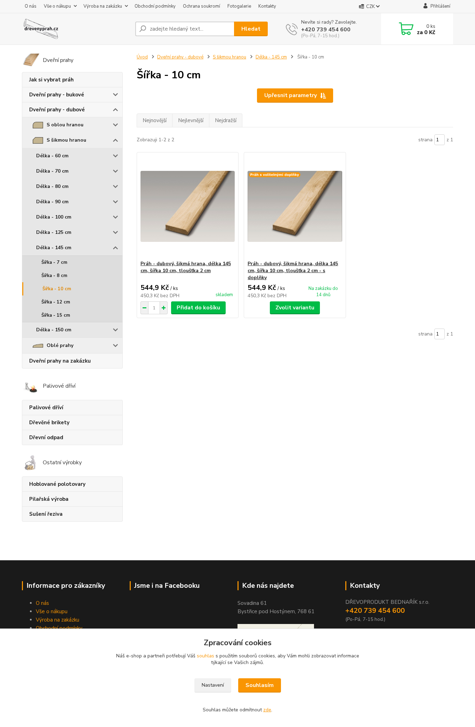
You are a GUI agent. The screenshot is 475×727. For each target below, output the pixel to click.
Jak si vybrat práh (51, 79)
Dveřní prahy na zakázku (60, 360)
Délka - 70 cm (52, 171)
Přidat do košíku (198, 307)
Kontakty (267, 6)
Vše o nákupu (57, 6)
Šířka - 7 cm (54, 262)
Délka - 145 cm (53, 247)
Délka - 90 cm (52, 201)
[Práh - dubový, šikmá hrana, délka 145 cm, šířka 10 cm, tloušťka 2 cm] (187, 206)
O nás (31, 6)
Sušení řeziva (46, 514)
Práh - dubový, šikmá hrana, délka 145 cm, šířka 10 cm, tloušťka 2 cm (185, 267)
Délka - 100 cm (53, 217)
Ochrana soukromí (201, 6)
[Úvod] (76, 29)
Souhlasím (259, 685)
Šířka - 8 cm (54, 275)
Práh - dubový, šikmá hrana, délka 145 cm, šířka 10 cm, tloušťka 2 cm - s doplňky (293, 270)
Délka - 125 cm (53, 232)
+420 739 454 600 (326, 29)
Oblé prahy (60, 345)
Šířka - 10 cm (56, 289)
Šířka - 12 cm (55, 302)
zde (267, 709)
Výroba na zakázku (102, 6)
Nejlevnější (190, 120)
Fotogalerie (239, 6)
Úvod (142, 57)
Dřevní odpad (46, 437)
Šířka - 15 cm (55, 315)
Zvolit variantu (294, 307)
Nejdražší (225, 120)
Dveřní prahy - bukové (56, 94)
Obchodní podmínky (155, 6)
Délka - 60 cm (52, 155)
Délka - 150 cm (53, 329)
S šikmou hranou (66, 140)
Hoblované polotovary (57, 484)
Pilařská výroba (49, 499)
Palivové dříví (46, 407)
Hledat (250, 29)
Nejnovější (155, 120)
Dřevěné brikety (49, 422)
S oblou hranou (65, 124)
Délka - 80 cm (52, 186)
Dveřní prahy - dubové (57, 109)
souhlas (205, 656)
